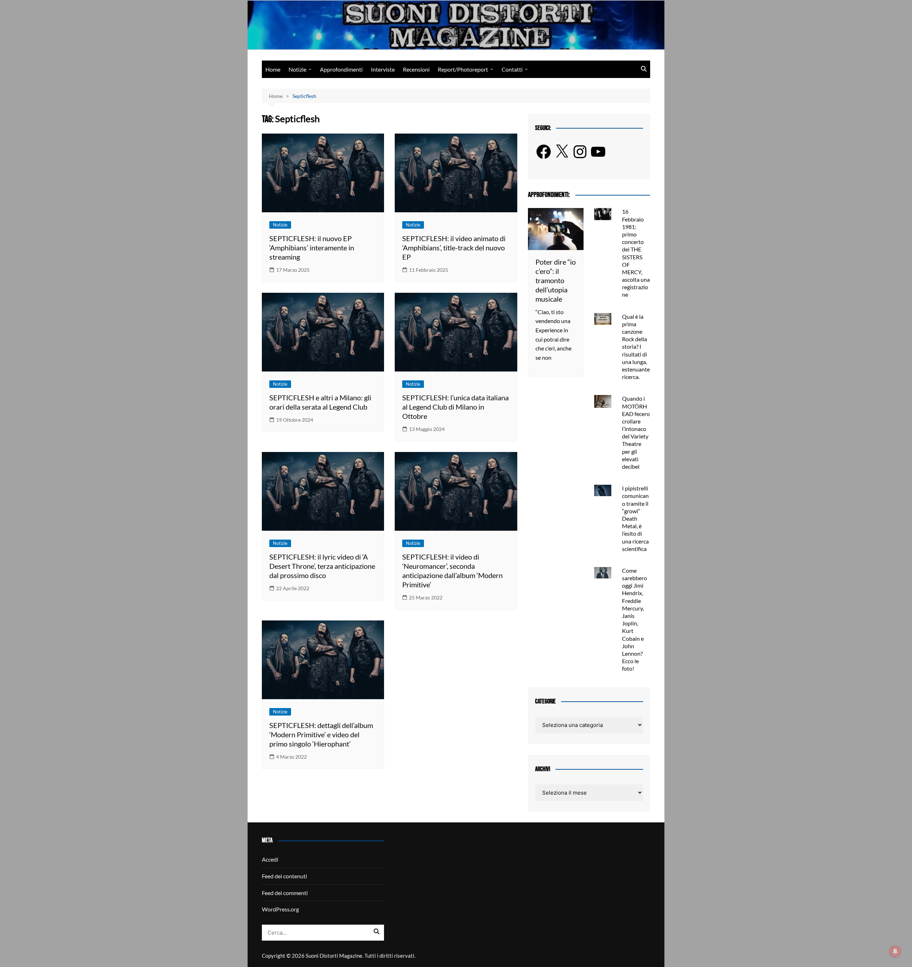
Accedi (270, 859)
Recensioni (416, 69)
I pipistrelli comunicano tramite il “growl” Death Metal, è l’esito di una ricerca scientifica (635, 518)
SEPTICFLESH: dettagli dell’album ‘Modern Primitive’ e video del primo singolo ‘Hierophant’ (321, 734)
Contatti (512, 69)
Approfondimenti (341, 69)
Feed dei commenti (285, 892)
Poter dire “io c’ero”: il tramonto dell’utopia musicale (555, 280)
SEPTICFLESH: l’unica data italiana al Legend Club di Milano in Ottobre (455, 406)
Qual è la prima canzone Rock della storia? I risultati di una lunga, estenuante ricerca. (636, 346)
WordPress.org (280, 909)
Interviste (383, 69)
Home (272, 69)
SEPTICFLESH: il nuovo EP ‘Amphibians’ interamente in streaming (311, 247)
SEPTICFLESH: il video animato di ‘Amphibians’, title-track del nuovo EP (454, 247)
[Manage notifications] (895, 951)
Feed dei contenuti (284, 876)
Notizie (297, 69)
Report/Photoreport (463, 69)
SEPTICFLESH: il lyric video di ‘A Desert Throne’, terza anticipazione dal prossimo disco (322, 565)
